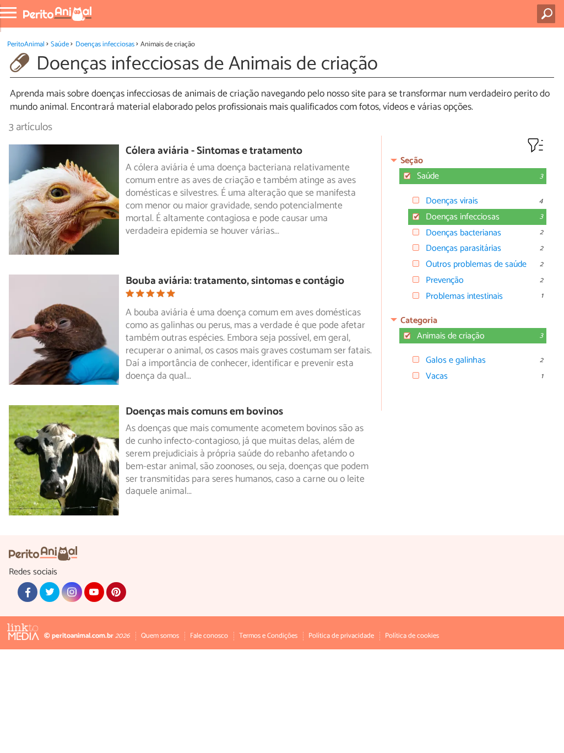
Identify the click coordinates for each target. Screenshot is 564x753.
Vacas (437, 376)
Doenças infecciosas (104, 44)
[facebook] (27, 592)
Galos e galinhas (456, 360)
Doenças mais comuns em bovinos (204, 411)
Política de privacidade (341, 636)
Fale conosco (209, 636)
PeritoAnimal (26, 44)
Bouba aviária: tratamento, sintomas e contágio (235, 281)
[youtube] (94, 592)
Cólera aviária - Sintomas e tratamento (214, 150)
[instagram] (72, 592)
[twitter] (49, 592)
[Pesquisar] (548, 13)
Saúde (60, 44)
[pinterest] (116, 592)
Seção (411, 160)
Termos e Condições (268, 636)
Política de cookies (412, 636)
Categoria (418, 320)
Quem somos (160, 636)
